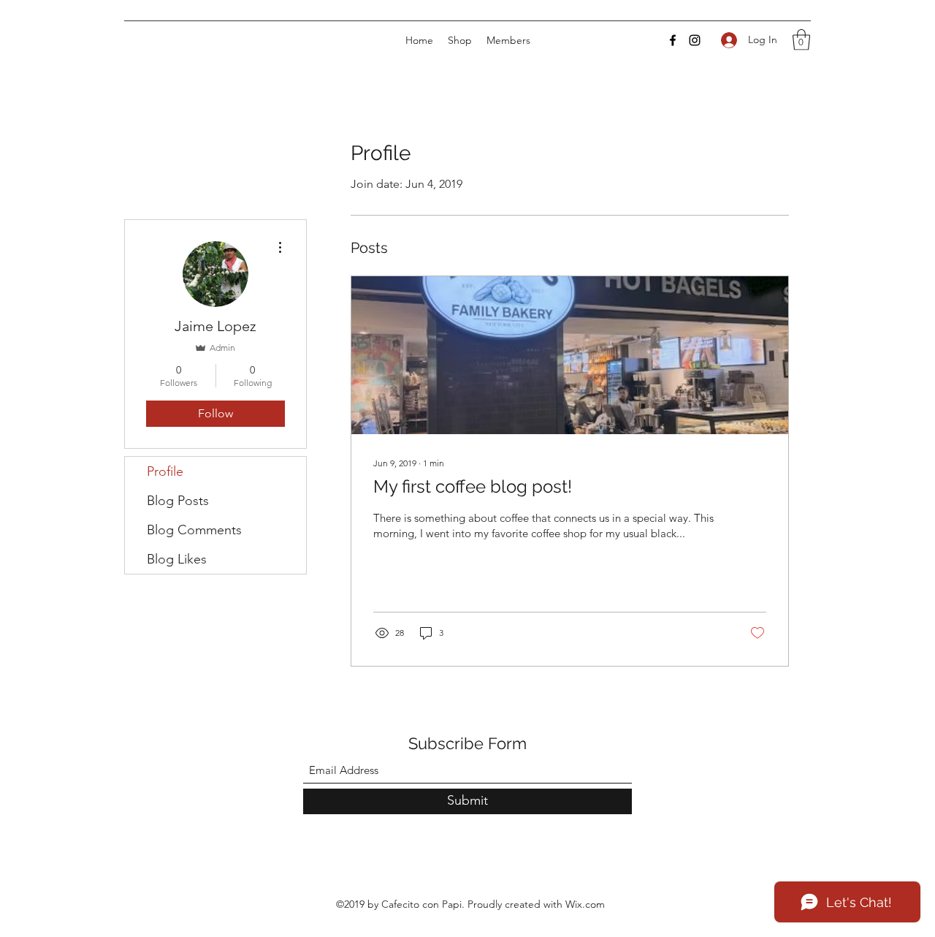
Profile (165, 471)
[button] (801, 39)
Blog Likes (177, 559)
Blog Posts (178, 501)
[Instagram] (694, 40)
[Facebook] (672, 40)
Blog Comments (194, 530)
